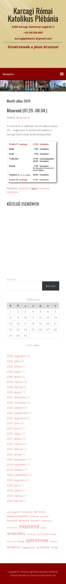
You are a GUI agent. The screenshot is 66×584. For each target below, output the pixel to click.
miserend (44, 188)
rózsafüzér (31, 534)
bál (35, 512)
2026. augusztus (16, 356)
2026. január (14, 392)
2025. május (14, 433)
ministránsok (12, 527)
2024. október (15, 469)
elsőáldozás (34, 516)
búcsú (42, 511)
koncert (35, 520)
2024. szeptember (17, 475)
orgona (43, 527)
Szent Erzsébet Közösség (46, 534)
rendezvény (16, 533)
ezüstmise (44, 516)
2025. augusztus (16, 418)
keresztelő (12, 520)
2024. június (14, 490)
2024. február (15, 500)
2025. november (16, 402)
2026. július (13, 361)
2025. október (15, 407)
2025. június (14, 428)
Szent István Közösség (15, 541)
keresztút (24, 520)
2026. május (14, 371)
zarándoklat (42, 547)
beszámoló (27, 511)
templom (13, 547)
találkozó (53, 541)
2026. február (15, 387)
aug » (37, 345)
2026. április (14, 376)
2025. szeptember (17, 413)
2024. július (13, 485)
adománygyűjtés (13, 512)
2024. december (16, 459)
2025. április (14, 438)
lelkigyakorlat (46, 520)
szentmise (23, 188)
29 (10, 335)
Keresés (11, 279)
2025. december (16, 397)
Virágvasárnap (28, 547)
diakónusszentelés (17, 516)
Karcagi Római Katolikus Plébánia (33, 14)
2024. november (16, 464)
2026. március (15, 381)
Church (14, 575)
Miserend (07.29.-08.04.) (27, 110)
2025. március (15, 444)
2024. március (15, 495)
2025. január (14, 454)
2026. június (14, 366)
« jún (29, 345)
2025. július (13, 423)
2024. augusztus (16, 480)
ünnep (54, 547)
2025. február (15, 449)
